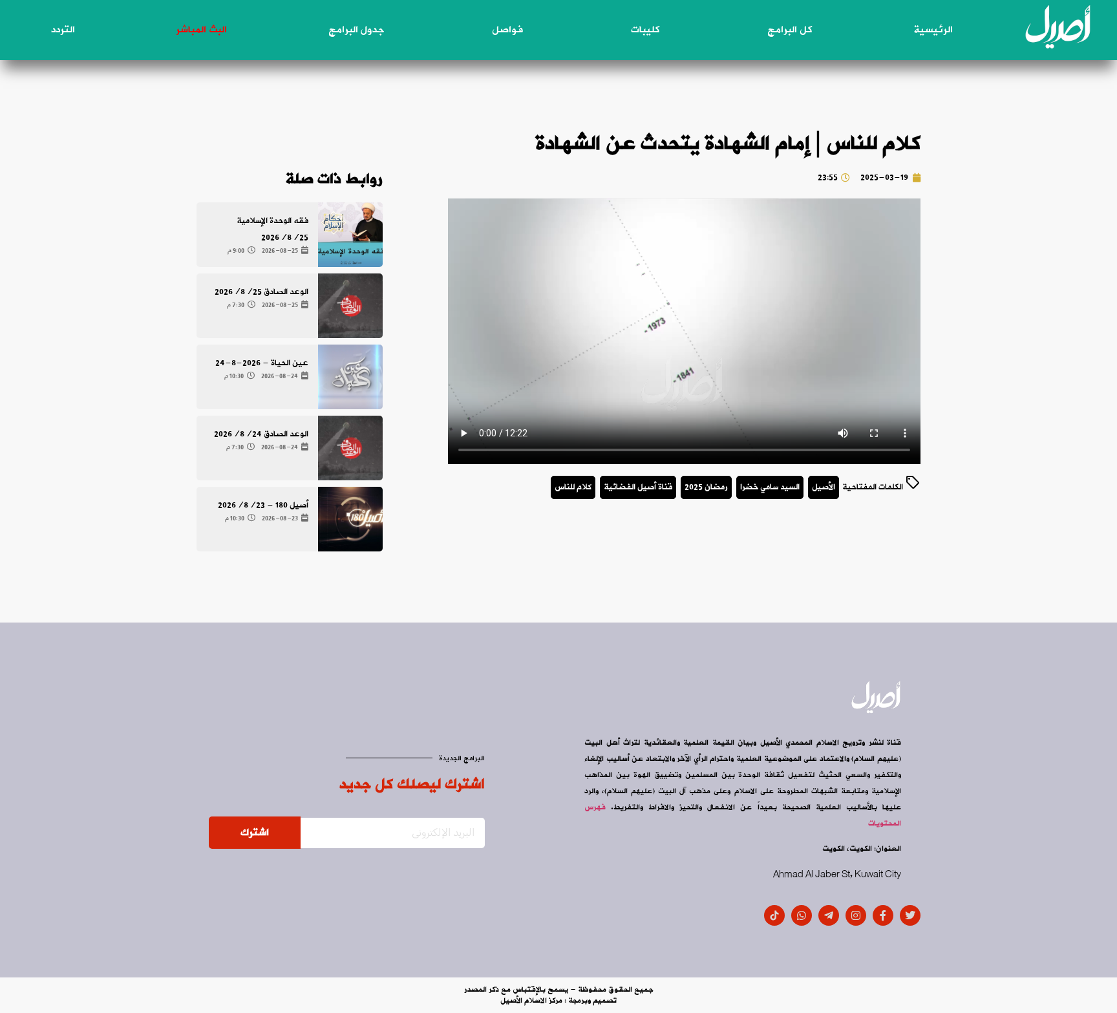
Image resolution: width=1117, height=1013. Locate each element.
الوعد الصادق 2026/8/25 (261, 292)
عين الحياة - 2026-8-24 (261, 363)
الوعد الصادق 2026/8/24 (261, 434)
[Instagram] (856, 915)
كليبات (645, 29)
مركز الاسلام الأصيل (531, 1000)
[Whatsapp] (801, 915)
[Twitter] (910, 915)
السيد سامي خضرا (770, 487)
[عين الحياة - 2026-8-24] (350, 377)
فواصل (507, 29)
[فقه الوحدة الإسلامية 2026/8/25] (350, 234)
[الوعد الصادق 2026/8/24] (350, 448)
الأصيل (823, 487)
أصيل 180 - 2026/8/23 (263, 505)
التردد (63, 29)
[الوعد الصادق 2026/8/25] (350, 305)
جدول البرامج (356, 29)
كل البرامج (789, 29)
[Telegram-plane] (828, 915)
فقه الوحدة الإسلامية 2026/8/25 (272, 229)
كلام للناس (573, 487)
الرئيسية (933, 29)
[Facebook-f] (883, 915)
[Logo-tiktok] (774, 915)
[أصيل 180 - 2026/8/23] (350, 519)
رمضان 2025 (706, 487)
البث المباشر (201, 29)
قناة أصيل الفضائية (638, 487)
